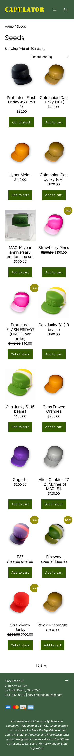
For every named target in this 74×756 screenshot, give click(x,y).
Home (9, 26)
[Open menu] (54, 9)
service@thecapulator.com (45, 694)
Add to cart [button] (54, 122)
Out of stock (21, 122)
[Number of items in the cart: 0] (65, 10)
